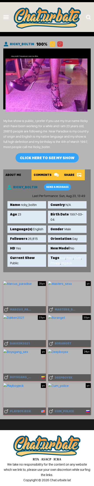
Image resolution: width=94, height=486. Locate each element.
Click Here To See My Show (47, 157)
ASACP (46, 459)
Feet (70, 258)
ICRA (57, 459)
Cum (77, 258)
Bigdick (66, 263)
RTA (36, 459)
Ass (62, 258)
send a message (57, 187)
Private (55, 263)
